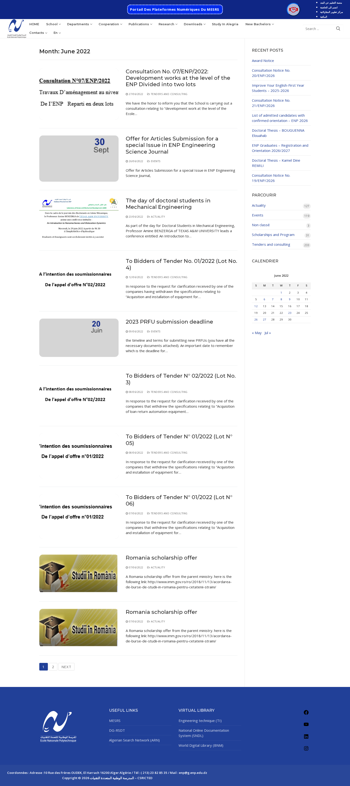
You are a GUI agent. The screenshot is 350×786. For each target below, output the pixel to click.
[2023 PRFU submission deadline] (79, 338)
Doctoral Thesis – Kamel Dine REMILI (276, 163)
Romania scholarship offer (161, 558)
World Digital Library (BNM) (201, 745)
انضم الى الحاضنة (329, 7)
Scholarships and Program (273, 234)
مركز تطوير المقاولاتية (331, 12)
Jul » (268, 332)
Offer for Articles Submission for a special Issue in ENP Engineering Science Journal (172, 145)
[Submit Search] (338, 28)
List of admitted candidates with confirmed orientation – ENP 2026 (280, 118)
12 (256, 306)
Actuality (157, 216)
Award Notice (263, 60)
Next (66, 666)
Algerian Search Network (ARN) (134, 740)
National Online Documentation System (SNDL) (204, 733)
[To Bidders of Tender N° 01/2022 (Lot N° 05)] (79, 455)
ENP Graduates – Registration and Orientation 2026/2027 (280, 148)
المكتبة (323, 16)
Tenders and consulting (169, 94)
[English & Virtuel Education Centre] (293, 9)
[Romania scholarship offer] (79, 574)
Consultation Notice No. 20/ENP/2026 (271, 73)
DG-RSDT (117, 730)
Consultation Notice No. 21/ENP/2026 (271, 103)
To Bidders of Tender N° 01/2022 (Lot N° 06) (179, 500)
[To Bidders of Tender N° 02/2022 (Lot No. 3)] (79, 395)
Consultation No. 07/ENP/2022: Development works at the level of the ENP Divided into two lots (178, 78)
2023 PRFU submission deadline (169, 322)
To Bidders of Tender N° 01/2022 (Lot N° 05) (179, 439)
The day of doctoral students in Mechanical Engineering (168, 203)
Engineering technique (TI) (200, 720)
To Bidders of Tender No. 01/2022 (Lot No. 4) (181, 264)
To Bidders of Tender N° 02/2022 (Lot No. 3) (181, 379)
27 (264, 319)
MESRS (114, 720)
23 (289, 313)
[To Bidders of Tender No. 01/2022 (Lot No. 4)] (79, 280)
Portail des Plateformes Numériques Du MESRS (174, 9)
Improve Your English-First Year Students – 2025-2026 (278, 88)
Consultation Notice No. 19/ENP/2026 (271, 178)
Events (155, 161)
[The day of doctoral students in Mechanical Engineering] (79, 219)
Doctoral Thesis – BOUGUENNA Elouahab (278, 133)
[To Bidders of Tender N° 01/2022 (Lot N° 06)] (79, 516)
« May (257, 332)
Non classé (261, 224)
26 (256, 319)
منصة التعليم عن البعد (331, 2)
